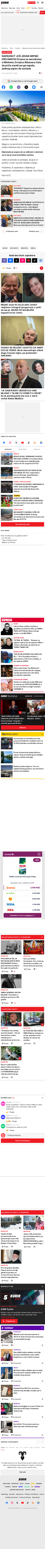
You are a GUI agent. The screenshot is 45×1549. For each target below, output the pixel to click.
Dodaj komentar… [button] (14, 1135)
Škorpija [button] (37, 1447)
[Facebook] (10, 260)
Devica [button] (26, 1447)
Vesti (11, 48)
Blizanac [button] (12, 1447)
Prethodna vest (12, 231)
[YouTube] (28, 260)
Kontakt (12, 1494)
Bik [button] (7, 1447)
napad (5, 248)
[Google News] (40, 260)
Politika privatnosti (11, 1497)
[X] (16, 260)
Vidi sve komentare (22, 1141)
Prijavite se (10, 1321)
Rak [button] (17, 1447)
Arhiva (42, 1494)
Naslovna (5, 48)
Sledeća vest (34, 231)
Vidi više (22, 1472)
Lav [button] (21, 1447)
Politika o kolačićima (31, 1494)
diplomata (14, 248)
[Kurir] (4, 2)
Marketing (4, 1494)
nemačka (24, 248)
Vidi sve (22, 728)
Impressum (19, 1494)
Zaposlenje (36, 1497)
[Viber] (4, 260)
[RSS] (35, 442)
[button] (40, 73)
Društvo (17, 48)
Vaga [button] (31, 1447)
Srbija (33, 248)
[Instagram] (22, 260)
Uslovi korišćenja (25, 1497)
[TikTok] (34, 260)
